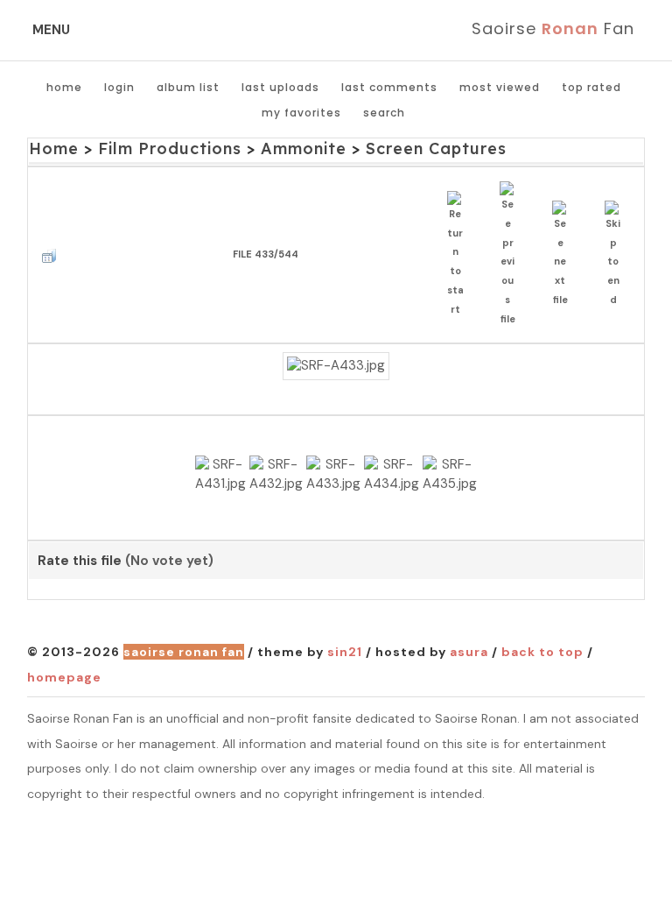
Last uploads (280, 87)
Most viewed (499, 87)
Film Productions (170, 148)
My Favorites (301, 112)
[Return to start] (459, 255)
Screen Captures (436, 148)
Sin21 (344, 652)
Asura (469, 652)
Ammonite (303, 148)
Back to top (542, 652)
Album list (188, 87)
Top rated (591, 87)
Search (384, 112)
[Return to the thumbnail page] (53, 255)
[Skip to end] (617, 255)
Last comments (389, 87)
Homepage (64, 677)
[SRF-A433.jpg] (336, 366)
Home (64, 87)
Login (119, 87)
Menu (51, 30)
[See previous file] (512, 255)
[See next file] (564, 255)
